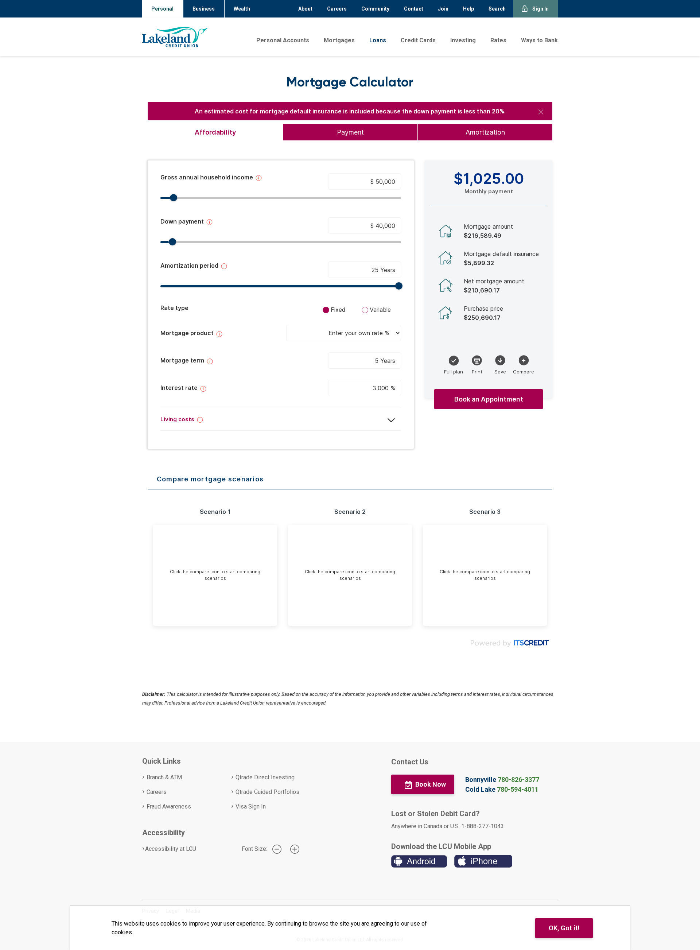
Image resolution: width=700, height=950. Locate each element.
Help (468, 9)
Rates (498, 40)
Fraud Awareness (169, 806)
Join (443, 9)
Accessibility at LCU (170, 848)
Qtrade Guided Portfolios (267, 791)
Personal (162, 9)
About (305, 9)
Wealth (242, 9)
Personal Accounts (282, 40)
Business (203, 9)
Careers (337, 9)
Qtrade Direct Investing (265, 777)
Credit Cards (418, 40)
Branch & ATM (164, 777)
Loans (377, 40)
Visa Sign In (251, 806)
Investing (463, 40)
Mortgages (339, 40)
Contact (413, 9)
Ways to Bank (539, 40)
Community (375, 9)
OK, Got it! (564, 928)
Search (497, 9)
